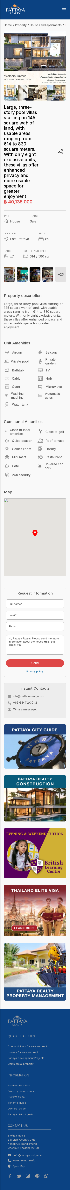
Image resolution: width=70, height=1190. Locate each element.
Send (35, 663)
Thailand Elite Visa (19, 1085)
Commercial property (20, 1063)
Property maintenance (21, 1091)
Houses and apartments (46, 25)
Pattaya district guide (20, 1114)
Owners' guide (17, 1108)
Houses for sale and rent (23, 1052)
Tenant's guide (17, 1102)
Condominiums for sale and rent (27, 1046)
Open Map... (19, 1166)
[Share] (60, 152)
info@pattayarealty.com (28, 696)
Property (21, 25)
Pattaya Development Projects (26, 1058)
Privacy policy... (35, 671)
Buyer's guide (16, 1096)
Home (8, 25)
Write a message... (25, 709)
